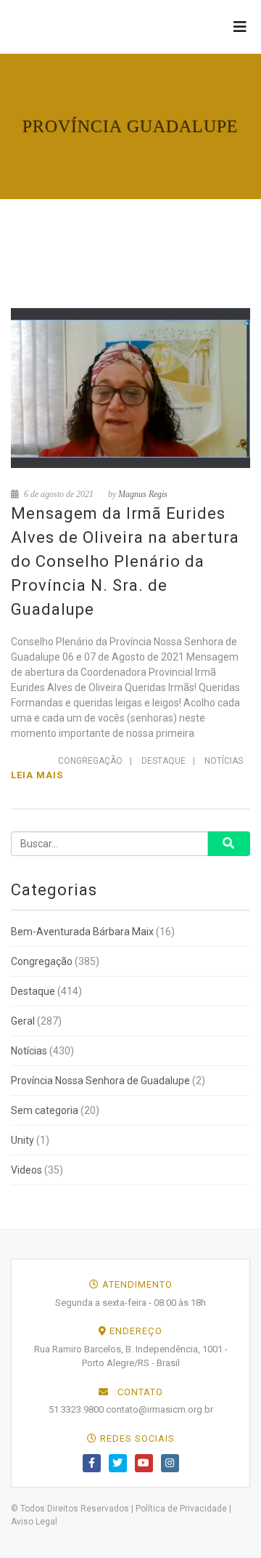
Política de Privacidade (181, 1508)
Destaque (163, 761)
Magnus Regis (142, 494)
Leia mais (37, 775)
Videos (26, 1170)
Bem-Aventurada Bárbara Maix (82, 931)
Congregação (90, 761)
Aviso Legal (34, 1522)
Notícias (223, 761)
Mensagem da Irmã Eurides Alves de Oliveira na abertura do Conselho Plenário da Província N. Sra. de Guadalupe (125, 561)
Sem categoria (44, 1110)
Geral (23, 1021)
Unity (22, 1140)
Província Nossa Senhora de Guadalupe (100, 1080)
